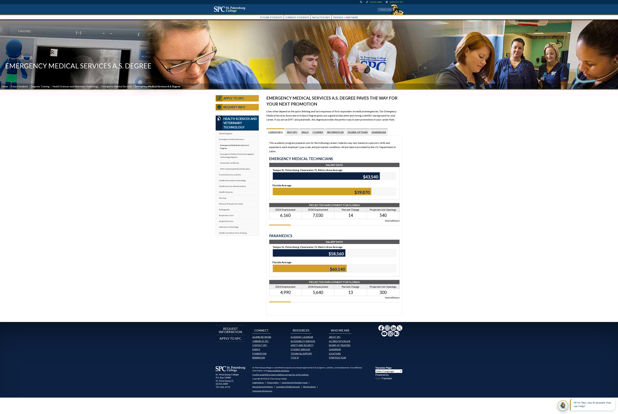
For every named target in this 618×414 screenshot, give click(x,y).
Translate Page (383, 367)
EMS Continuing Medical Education (235, 169)
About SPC (335, 337)
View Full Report (392, 220)
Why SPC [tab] (292, 132)
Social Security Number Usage (295, 382)
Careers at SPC (260, 341)
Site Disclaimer (309, 387)
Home (5, 86)
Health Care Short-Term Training (233, 233)
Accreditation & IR (339, 341)
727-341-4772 (223, 387)
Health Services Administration (232, 186)
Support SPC (396, 2)
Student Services (300, 349)
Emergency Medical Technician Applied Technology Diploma (237, 155)
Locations (335, 353)
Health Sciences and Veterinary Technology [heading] (240, 123)
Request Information (230, 330)
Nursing (222, 198)
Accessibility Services (303, 341)
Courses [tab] (318, 132)
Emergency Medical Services (116, 86)
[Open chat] (563, 405)
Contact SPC (259, 345)
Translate (386, 378)
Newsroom (258, 357)
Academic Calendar (302, 337)
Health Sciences (226, 192)
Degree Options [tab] (358, 132)
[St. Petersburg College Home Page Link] (231, 9)
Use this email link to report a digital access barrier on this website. (280, 374)
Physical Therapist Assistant (231, 204)
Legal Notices (258, 382)
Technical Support (301, 353)
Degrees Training (40, 86)
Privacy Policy (273, 382)
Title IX (295, 357)
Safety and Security (302, 345)
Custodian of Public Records (288, 387)
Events (256, 349)
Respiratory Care (226, 215)
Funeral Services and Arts (230, 174)
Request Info (234, 107)
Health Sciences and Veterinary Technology (75, 86)
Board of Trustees (339, 345)
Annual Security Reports (262, 387)
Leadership (335, 349)
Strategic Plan (337, 357)
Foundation (259, 353)
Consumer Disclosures (262, 391)
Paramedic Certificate (229, 163)
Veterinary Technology (229, 227)
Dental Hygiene (225, 133)
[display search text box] (361, 2)
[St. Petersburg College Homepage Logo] (230, 369)
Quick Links (376, 2)
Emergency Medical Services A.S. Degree (234, 146)
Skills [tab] (305, 132)
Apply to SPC (233, 98)
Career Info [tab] (275, 132)
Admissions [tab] (379, 132)
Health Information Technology (232, 180)
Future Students (19, 86)
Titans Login (385, 9)
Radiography (224, 209)
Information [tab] (335, 132)
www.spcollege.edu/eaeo (278, 370)
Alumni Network (261, 337)
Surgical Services (226, 221)
